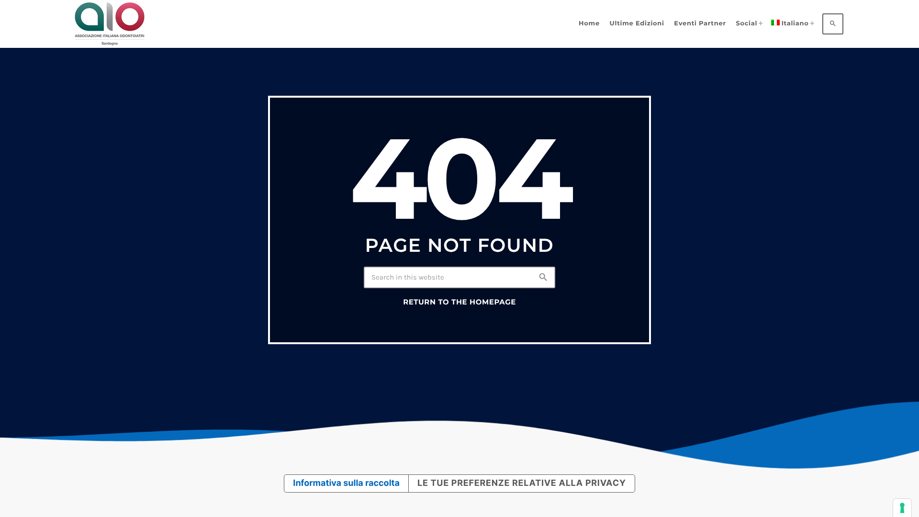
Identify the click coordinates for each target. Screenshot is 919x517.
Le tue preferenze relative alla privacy (521, 483)
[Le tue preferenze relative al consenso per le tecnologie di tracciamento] (902, 508)
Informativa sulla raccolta (346, 483)
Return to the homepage (459, 302)
